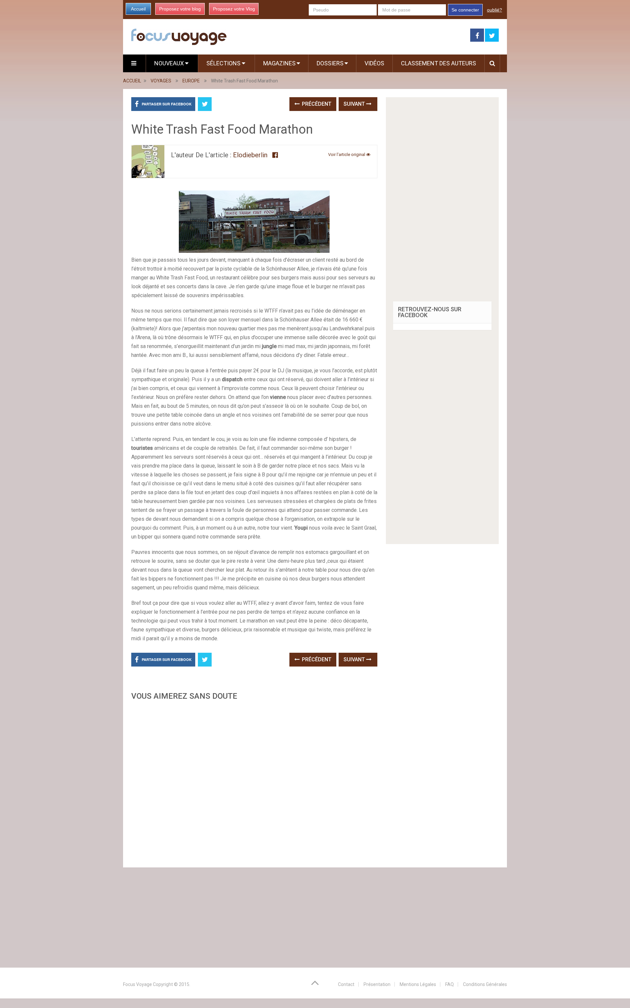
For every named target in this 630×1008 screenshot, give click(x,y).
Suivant (355, 104)
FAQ (449, 984)
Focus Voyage (137, 984)
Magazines (279, 63)
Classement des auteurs (438, 63)
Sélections (224, 63)
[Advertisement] (254, 782)
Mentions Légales (418, 984)
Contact (346, 984)
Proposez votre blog (180, 8)
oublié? (494, 9)
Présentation (377, 984)
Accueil (138, 8)
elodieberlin (250, 155)
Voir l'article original (347, 154)
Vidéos (374, 63)
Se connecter (465, 9)
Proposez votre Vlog (234, 8)
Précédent (316, 104)
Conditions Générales (485, 984)
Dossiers (330, 63)
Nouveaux (169, 63)
